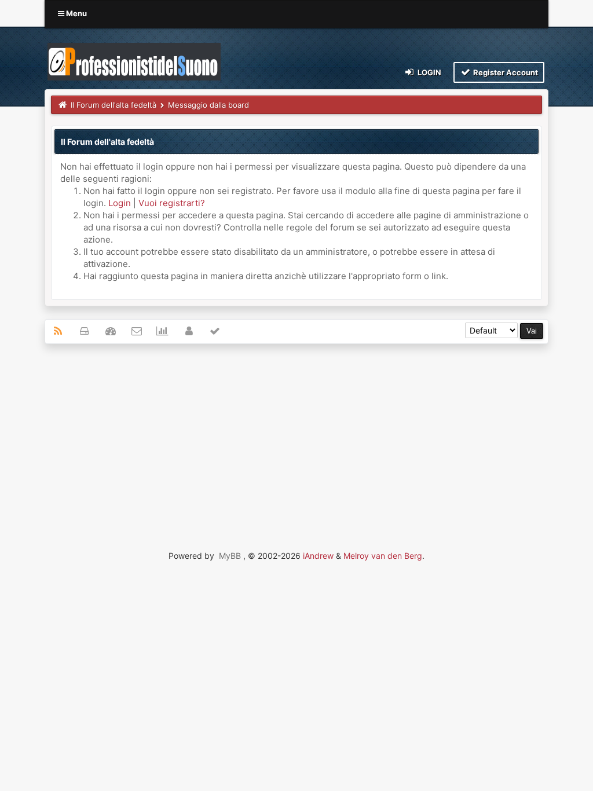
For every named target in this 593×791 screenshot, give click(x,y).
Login (428, 72)
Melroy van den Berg (382, 556)
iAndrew (318, 556)
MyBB (230, 556)
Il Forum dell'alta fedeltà (113, 104)
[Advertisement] (296, 437)
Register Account (504, 72)
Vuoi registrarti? (171, 202)
